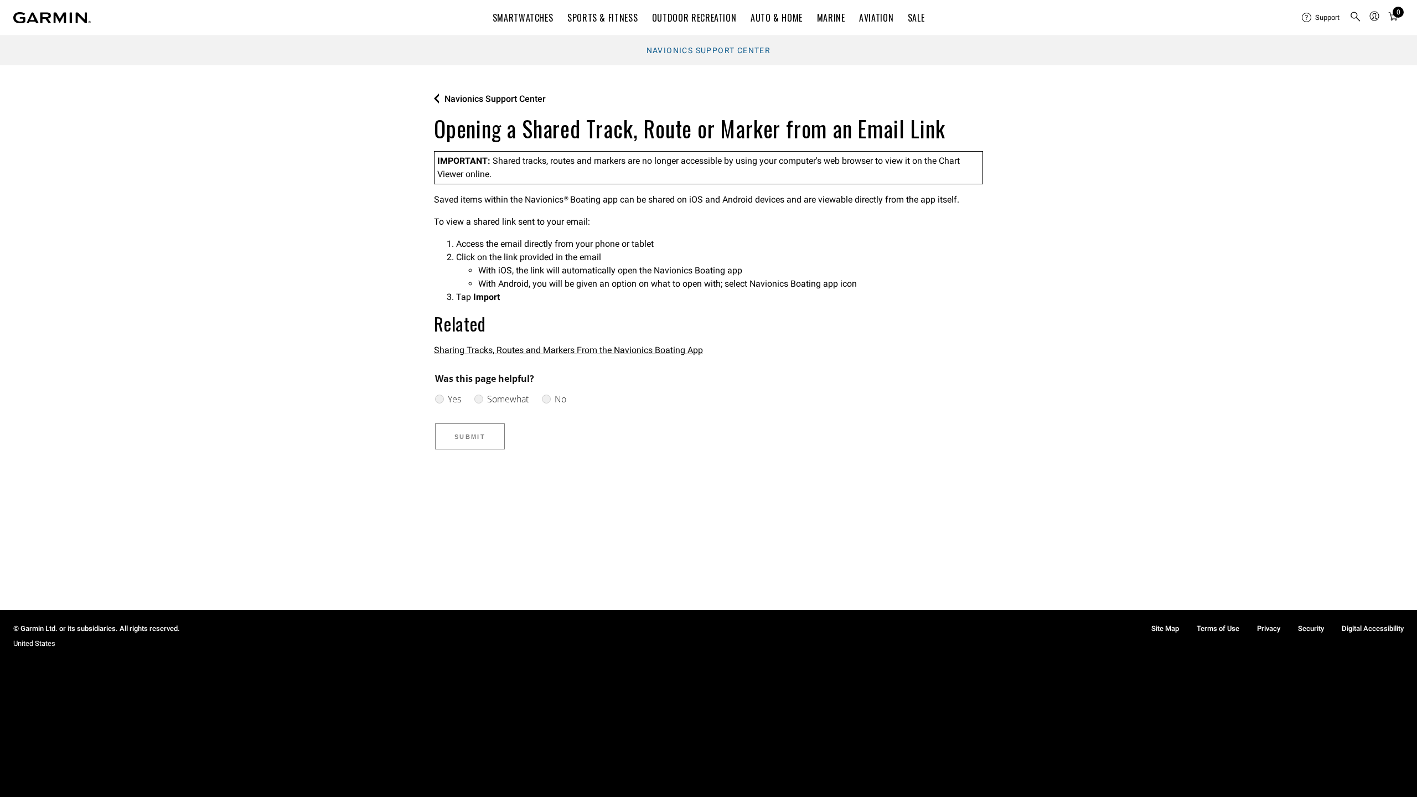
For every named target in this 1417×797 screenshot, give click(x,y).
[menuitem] (1321, 17)
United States (34, 643)
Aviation (876, 17)
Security (1311, 628)
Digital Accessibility (1373, 628)
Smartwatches (523, 17)
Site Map (1165, 628)
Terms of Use (1218, 628)
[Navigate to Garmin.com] (52, 17)
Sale (916, 17)
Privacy (1268, 628)
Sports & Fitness (602, 17)
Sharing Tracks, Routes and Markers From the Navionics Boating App (568, 350)
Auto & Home (777, 17)
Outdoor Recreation (694, 17)
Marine (831, 17)
